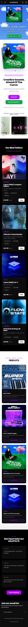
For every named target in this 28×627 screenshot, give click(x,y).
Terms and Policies (14, 621)
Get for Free (14, 400)
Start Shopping (14, 592)
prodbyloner (11, 618)
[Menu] (2, 2)
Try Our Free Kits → (14, 102)
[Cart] (26, 2)
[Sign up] (24, 612)
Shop (21, 200)
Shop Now (14, 97)
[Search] (5, 2)
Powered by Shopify (18, 618)
